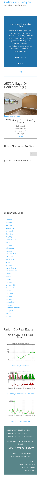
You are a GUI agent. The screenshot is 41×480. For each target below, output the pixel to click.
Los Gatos (9, 257)
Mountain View (11, 271)
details (20, 136)
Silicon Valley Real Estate (16, 433)
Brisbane (9, 225)
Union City (9, 313)
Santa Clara (10, 302)
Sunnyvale (9, 311)
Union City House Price (20, 366)
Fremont (9, 245)
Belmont (9, 222)
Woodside (9, 316)
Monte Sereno (11, 268)
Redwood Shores (12, 288)
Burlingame (10, 228)
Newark (8, 274)
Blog (20, 72)
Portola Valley (11, 282)
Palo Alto (9, 279)
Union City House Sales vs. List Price (20, 394)
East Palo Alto (11, 240)
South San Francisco (13, 308)
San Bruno (9, 291)
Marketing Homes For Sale (20, 25)
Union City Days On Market (20, 421)
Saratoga (9, 305)
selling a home (15, 33)
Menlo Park (10, 259)
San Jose (9, 296)
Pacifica (8, 276)
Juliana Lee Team (16, 30)
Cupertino (9, 234)
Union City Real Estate (18, 329)
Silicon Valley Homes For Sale (18, 430)
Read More (20, 57)
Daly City (9, 237)
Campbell (9, 231)
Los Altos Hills (11, 254)
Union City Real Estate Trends (20, 336)
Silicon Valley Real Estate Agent (19, 436)
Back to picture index (12, 116)
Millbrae (9, 262)
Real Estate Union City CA (17, 2)
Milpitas (9, 265)
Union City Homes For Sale (19, 146)
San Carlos (9, 293)
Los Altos (9, 251)
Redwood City (11, 285)
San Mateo (9, 299)
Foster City (9, 242)
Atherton (9, 220)
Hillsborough (10, 248)
